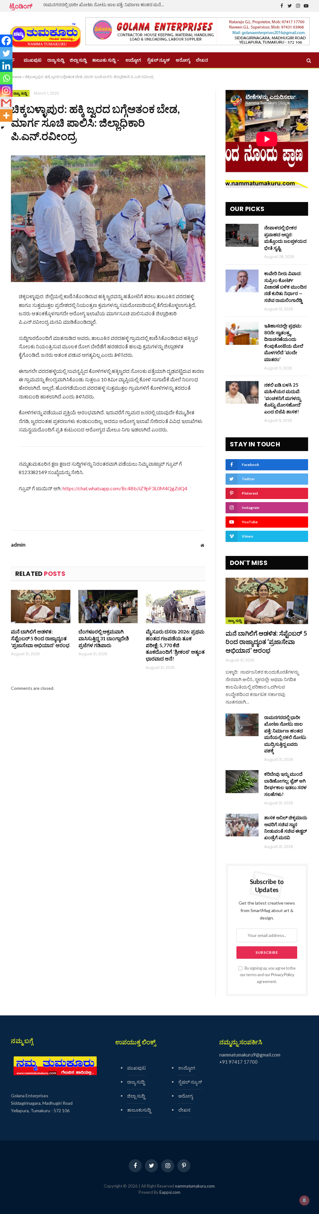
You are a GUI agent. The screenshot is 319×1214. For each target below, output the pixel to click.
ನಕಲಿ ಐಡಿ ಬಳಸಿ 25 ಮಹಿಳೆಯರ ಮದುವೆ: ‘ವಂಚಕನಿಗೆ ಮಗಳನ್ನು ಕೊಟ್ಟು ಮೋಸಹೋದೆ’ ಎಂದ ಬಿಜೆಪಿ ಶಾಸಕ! (282, 398)
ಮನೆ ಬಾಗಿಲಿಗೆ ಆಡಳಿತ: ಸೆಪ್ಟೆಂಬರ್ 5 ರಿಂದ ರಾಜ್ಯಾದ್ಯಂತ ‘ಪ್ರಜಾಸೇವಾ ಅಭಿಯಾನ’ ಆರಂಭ (40, 638)
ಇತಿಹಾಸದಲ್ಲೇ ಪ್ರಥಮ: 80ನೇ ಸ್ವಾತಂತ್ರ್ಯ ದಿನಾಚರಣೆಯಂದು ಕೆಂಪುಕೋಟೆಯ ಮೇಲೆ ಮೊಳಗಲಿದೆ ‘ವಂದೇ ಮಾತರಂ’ (283, 342)
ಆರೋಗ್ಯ (183, 60)
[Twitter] (6, 53)
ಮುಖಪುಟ (33, 60)
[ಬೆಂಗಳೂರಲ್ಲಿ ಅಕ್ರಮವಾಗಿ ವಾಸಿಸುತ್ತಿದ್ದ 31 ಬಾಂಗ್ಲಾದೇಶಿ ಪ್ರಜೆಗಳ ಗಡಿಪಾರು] (108, 606)
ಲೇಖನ (202, 60)
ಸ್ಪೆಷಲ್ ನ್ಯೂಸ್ (158, 60)
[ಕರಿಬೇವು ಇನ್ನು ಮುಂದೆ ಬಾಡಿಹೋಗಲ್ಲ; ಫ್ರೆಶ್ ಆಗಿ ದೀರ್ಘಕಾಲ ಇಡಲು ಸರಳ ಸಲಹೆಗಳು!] (242, 781)
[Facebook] (6, 41)
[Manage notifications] (304, 1200)
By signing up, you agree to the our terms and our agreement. (268, 975)
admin (18, 545)
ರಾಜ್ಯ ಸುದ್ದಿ (55, 60)
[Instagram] (6, 90)
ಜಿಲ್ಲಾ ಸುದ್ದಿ (78, 60)
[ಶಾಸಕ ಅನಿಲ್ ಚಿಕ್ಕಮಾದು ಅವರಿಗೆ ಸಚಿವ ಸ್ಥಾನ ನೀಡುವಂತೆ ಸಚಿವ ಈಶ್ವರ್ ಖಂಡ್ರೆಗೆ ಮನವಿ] (242, 825)
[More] (6, 115)
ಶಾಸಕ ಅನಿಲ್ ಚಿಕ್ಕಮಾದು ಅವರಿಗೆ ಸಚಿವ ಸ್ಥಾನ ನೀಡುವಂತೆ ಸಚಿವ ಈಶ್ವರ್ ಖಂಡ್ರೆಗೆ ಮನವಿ (285, 827)
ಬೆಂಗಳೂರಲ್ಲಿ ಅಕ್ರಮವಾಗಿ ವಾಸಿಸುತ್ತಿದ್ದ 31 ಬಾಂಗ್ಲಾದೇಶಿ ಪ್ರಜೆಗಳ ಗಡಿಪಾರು (104, 638)
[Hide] (2, 127)
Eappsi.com (170, 1192)
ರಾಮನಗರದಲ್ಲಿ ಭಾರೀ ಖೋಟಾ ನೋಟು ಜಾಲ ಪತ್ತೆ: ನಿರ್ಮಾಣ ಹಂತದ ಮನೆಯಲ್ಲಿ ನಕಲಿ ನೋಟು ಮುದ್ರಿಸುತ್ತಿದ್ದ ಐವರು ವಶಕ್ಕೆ (105, 4)
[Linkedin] (6, 65)
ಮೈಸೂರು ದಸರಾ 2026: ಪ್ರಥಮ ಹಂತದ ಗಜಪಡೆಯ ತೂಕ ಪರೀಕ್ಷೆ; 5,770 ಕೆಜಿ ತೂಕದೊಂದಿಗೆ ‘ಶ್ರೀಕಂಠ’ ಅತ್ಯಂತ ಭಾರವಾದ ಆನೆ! (175, 644)
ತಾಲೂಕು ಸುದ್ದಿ (103, 60)
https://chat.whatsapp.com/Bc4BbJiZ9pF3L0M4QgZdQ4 (125, 488)
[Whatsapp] (6, 78)
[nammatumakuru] (45, 32)
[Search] (308, 60)
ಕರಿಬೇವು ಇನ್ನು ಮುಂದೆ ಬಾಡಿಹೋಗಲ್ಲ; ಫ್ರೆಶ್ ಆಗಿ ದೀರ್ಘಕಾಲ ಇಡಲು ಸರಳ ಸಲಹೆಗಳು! (285, 784)
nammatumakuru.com (195, 1185)
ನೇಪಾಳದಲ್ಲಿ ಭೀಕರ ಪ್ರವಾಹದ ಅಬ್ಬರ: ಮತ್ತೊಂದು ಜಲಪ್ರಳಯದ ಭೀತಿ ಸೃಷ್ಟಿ (285, 237)
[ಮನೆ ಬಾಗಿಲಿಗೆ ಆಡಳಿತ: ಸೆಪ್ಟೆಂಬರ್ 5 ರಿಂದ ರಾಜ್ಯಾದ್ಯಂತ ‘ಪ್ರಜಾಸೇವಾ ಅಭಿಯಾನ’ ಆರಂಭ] (40, 606)
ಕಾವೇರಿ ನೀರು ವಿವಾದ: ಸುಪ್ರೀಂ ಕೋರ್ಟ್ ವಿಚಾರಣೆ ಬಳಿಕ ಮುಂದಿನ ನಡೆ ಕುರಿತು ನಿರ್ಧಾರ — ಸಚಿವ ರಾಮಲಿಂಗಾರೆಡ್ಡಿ (285, 287)
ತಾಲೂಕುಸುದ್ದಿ (139, 1110)
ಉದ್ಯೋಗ (133, 60)
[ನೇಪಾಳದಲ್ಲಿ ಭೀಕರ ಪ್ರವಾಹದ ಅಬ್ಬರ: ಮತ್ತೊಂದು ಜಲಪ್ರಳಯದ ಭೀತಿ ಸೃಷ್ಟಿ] (242, 235)
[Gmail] (6, 103)
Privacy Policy (282, 974)
